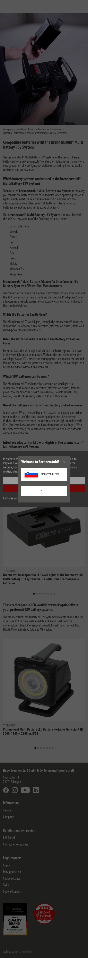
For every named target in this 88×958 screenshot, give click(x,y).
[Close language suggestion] (64, 462)
